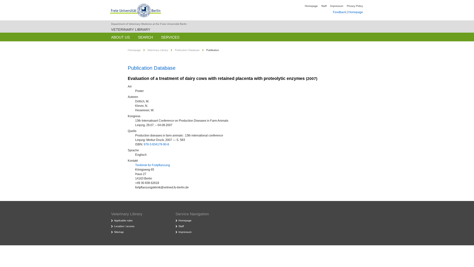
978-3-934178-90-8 (156, 144)
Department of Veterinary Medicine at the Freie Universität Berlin (150, 24)
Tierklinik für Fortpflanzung (152, 165)
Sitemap (119, 231)
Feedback (339, 12)
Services (170, 37)
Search (145, 37)
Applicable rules (123, 220)
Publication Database (187, 50)
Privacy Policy (355, 5)
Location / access (124, 226)
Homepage (311, 5)
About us (120, 37)
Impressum (336, 5)
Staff (324, 5)
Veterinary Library (130, 30)
